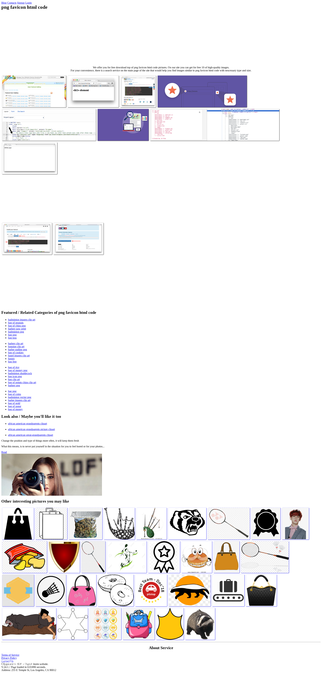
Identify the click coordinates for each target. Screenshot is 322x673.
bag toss (12, 337)
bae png (12, 391)
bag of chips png (17, 325)
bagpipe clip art (16, 346)
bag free (12, 361)
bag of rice (13, 367)
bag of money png (17, 370)
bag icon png (15, 376)
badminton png (16, 331)
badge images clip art (19, 400)
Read (4, 452)
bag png (12, 334)
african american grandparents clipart (27, 423)
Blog (4, 2)
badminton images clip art (21, 319)
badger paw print (17, 328)
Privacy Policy (9, 658)
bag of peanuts (15, 322)
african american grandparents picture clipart (31, 429)
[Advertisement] (161, 37)
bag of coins (14, 394)
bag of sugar (14, 406)
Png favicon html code (13, 102)
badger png (14, 385)
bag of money (15, 409)
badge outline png (17, 349)
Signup (21, 2)
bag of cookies (15, 352)
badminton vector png (19, 397)
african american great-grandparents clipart (30, 435)
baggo (11, 358)
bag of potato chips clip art (22, 382)
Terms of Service (10, 655)
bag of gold (14, 403)
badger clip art (15, 343)
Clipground (17, 663)
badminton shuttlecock (20, 373)
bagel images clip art (19, 355)
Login (28, 2)
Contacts (11, 2)
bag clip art (14, 379)
